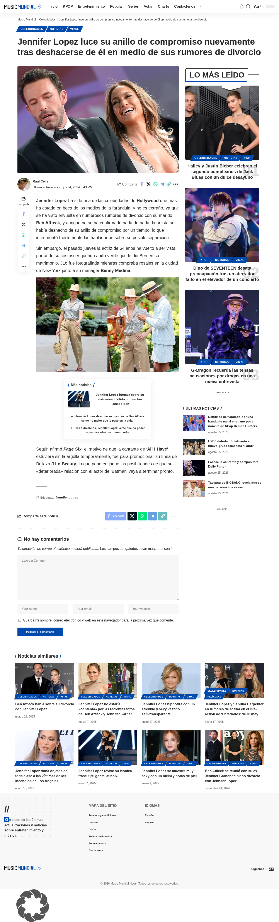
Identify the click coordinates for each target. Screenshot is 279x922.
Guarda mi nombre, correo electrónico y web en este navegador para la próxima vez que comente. (98, 683)
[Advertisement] (107, 227)
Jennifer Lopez (67, 560)
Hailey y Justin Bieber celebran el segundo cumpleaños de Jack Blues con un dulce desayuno (222, 172)
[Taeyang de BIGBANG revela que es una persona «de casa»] (194, 488)
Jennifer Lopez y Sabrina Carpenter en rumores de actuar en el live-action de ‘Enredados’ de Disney (234, 772)
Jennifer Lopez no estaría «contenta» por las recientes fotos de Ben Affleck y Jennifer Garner (106, 772)
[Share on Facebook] (142, 184)
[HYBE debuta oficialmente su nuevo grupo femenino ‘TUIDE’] (194, 447)
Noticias (57, 29)
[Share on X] (149, 184)
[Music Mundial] (22, 6)
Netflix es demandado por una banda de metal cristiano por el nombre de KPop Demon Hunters (232, 421)
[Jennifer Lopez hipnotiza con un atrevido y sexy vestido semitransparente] (171, 743)
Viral (74, 29)
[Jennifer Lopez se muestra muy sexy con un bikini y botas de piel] (171, 810)
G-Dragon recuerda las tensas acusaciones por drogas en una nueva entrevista (222, 376)
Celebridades (31, 29)
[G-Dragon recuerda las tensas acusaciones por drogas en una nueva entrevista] (222, 327)
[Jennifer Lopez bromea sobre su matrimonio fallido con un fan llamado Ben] (79, 462)
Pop (247, 158)
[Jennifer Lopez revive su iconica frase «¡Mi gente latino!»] (107, 810)
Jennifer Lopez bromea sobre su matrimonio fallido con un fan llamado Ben (120, 462)
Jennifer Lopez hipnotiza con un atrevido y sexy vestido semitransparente (168, 772)
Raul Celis (40, 181)
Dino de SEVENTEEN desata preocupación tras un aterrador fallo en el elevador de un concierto (222, 274)
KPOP (205, 260)
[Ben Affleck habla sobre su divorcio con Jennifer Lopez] (44, 743)
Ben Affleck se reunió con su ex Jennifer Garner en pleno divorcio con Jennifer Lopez (232, 839)
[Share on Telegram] (162, 184)
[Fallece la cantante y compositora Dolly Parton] (194, 468)
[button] (201, 6)
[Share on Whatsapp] (155, 184)
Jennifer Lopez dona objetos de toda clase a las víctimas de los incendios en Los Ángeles (41, 839)
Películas (214, 759)
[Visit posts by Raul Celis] (24, 184)
